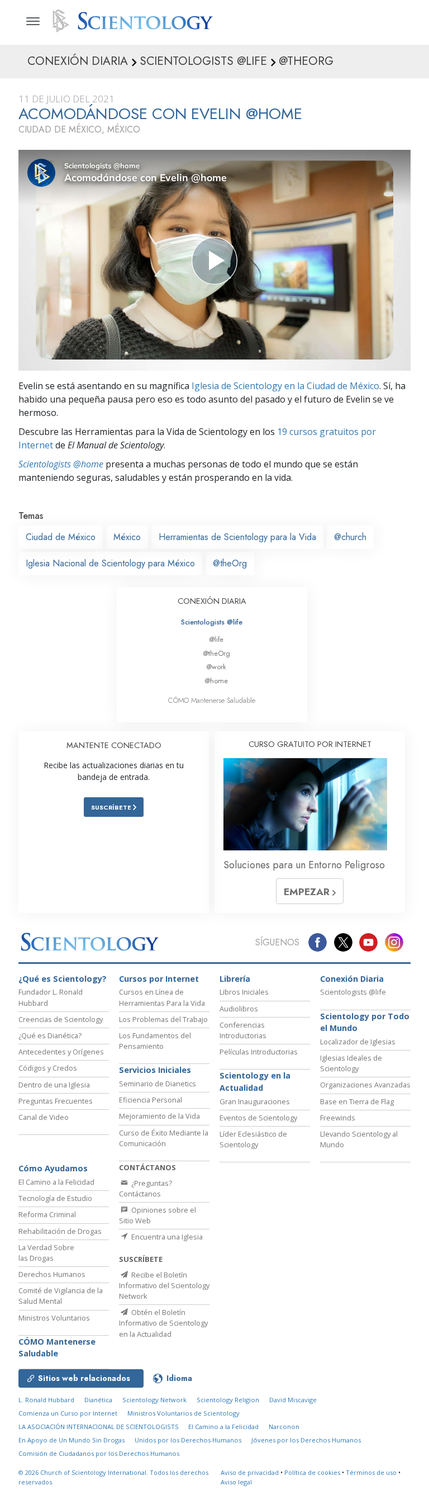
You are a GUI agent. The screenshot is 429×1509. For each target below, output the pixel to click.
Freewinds (337, 1118)
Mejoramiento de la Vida (159, 1116)
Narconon (284, 1426)
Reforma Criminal (47, 1214)
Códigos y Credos (47, 1068)
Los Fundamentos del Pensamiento (155, 1040)
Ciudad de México (61, 537)
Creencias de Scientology (60, 1019)
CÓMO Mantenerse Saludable (211, 700)
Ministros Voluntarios (54, 1318)
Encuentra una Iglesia (166, 1237)
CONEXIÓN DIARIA (212, 601)
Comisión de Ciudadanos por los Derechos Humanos (98, 1453)
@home (216, 680)
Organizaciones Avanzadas (365, 1085)
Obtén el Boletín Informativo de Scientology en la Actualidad (163, 1322)
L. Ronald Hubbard (46, 1400)
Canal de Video (43, 1117)
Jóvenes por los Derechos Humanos (306, 1440)
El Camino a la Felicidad (56, 1182)
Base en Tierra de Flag (357, 1101)
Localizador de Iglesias (357, 1042)
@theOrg (230, 563)
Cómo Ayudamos (53, 1168)
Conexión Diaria (352, 978)
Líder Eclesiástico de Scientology (253, 1139)
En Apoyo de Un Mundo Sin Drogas (71, 1440)
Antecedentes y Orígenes (61, 1052)
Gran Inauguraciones (255, 1101)
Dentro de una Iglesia (54, 1085)
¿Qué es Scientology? (62, 978)
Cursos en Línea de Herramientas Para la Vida (162, 997)
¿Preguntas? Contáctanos (145, 1188)
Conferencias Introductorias (243, 1030)
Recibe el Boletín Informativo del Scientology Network (164, 1285)
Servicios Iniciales (155, 1070)
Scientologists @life (211, 622)
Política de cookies (312, 1472)
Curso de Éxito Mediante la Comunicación (163, 1138)
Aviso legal (236, 1482)
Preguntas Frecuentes (55, 1101)
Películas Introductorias (259, 1052)
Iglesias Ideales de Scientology (351, 1063)
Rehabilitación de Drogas (60, 1231)
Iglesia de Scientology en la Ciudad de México (285, 386)
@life (216, 639)
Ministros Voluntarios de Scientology (183, 1413)
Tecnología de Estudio (55, 1198)
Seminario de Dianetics (157, 1083)
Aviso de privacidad (250, 1472)
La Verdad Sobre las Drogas (46, 1252)
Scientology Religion (228, 1400)
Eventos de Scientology (258, 1118)
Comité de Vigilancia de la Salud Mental (60, 1295)
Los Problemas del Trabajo (163, 1019)
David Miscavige (293, 1400)
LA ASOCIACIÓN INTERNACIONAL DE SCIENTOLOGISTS (99, 1426)
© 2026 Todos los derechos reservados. (113, 1477)
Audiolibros (239, 1009)
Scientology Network (154, 1400)
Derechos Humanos (51, 1274)
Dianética (98, 1400)
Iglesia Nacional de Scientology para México (110, 563)
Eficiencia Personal (150, 1100)
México (127, 537)
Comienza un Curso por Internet (67, 1413)
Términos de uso (371, 1472)
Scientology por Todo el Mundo (364, 1022)
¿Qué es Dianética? (50, 1035)
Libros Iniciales (244, 992)
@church (350, 537)
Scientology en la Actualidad (255, 1081)
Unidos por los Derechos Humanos (188, 1440)
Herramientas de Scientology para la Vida (237, 537)
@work (216, 666)
